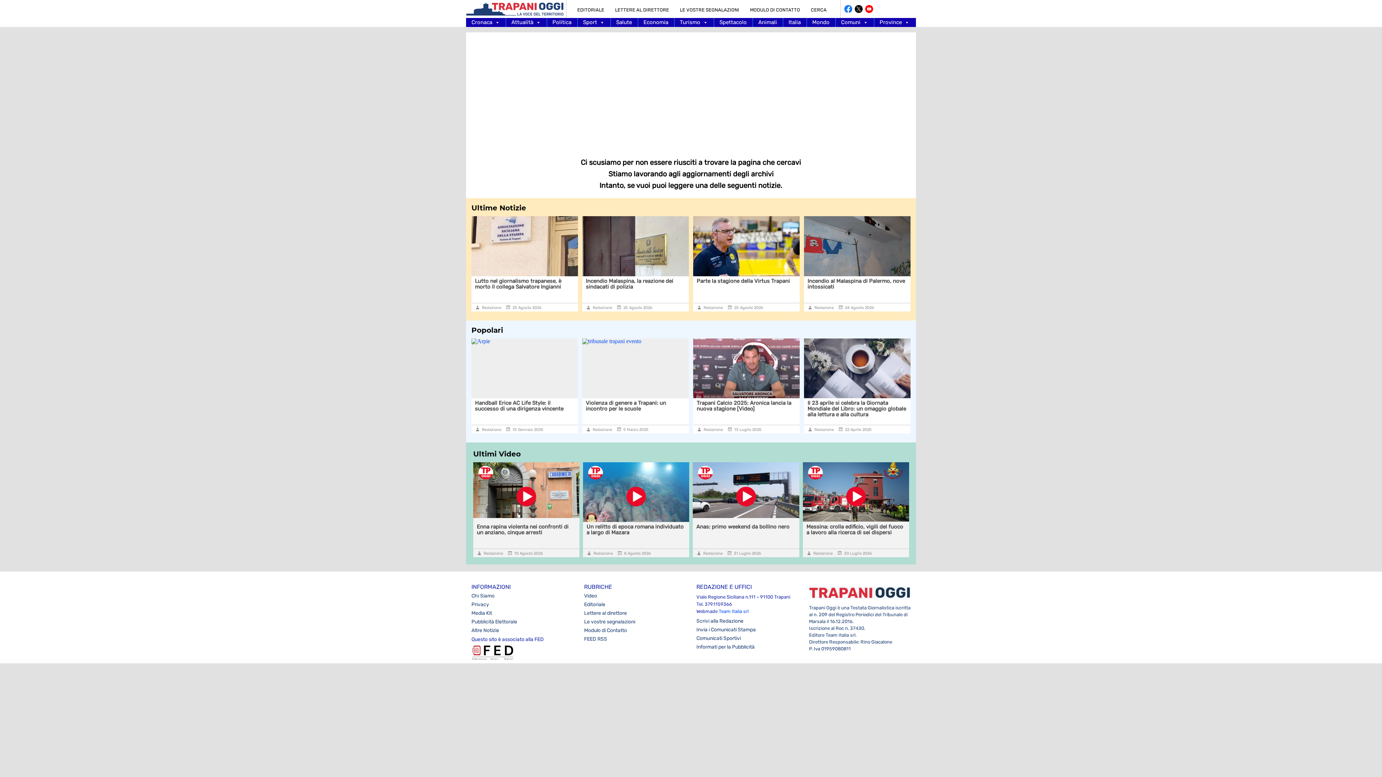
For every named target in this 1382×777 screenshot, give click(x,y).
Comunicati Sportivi (718, 638)
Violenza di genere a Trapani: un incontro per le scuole (523, 406)
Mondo (821, 22)
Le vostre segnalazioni (709, 10)
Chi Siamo (482, 596)
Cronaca (481, 22)
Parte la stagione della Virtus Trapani (632, 281)
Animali (767, 22)
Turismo (690, 22)
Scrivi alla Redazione (720, 621)
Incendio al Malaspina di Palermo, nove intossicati (746, 284)
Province (891, 22)
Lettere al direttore (642, 10)
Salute (624, 22)
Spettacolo (733, 22)
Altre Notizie (485, 630)
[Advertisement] (691, 90)
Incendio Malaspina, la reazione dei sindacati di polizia (519, 284)
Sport (590, 22)
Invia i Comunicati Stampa (726, 630)
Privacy (480, 604)
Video (590, 596)
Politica (562, 22)
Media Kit (481, 613)
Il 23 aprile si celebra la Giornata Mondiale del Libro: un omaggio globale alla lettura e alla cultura (754, 409)
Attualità (522, 22)
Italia (795, 22)
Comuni (851, 22)
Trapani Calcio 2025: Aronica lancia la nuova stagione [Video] (641, 406)
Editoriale (590, 10)
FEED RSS (595, 639)
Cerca (819, 10)
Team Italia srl (734, 611)
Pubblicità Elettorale (494, 622)
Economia (655, 22)
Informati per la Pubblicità (725, 647)
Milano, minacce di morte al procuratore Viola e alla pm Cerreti (859, 406)
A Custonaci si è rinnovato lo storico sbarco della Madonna (854, 284)
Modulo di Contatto (775, 10)
